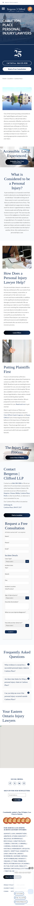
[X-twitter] (14, 783)
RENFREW (7, 868)
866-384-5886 (17, 483)
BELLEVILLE (7, 838)
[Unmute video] (23, 884)
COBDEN (7, 843)
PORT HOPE (14, 866)
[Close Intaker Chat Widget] (32, 868)
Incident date (9, 565)
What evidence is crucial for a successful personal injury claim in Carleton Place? (17, 668)
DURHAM (15, 846)
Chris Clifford (8, 415)
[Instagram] (24, 783)
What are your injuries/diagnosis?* (15, 612)
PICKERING (25, 863)
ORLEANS (7, 861)
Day (6, 580)
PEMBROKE (22, 861)
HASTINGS (7, 848)
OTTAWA (14, 861)
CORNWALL (22, 843)
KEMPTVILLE (15, 851)
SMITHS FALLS (15, 868)
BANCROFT (22, 836)
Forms (6, 891)
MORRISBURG (8, 856)
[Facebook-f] (10, 783)
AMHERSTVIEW (21, 833)
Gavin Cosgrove (18, 415)
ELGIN (21, 846)
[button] (3, 8)
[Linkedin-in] (19, 783)
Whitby (17, 493)
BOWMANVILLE (17, 838)
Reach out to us (20, 404)
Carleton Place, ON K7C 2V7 (13, 507)
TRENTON (7, 871)
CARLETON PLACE (19, 841)
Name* (7, 536)
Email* (7, 549)
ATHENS (14, 836)
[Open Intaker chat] (16, 905)
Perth (5, 496)
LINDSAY (20, 853)
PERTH (6, 863)
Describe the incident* (12, 602)
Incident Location (10, 586)
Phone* (7, 542)
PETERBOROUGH (15, 863)
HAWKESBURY (16, 848)
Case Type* (8, 558)
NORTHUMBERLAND (11, 858)
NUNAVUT (22, 858)
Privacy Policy (9, 885)
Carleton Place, (25, 493)
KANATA (7, 851)
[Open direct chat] (30, 868)
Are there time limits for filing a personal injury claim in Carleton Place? (16, 682)
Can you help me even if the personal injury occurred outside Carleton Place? (16, 696)
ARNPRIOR (7, 836)
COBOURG (14, 843)
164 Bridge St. (8, 505)
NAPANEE (17, 856)
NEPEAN (24, 856)
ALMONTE (7, 833)
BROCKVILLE (8, 841)
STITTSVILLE (25, 868)
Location (10, 78)
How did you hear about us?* (14, 622)
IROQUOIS (25, 848)
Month (7, 574)
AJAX (13, 833)
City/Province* (9, 589)
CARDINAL (7, 846)
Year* (6, 567)
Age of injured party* (11, 595)
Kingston (6, 493)
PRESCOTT (23, 866)
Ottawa (12, 493)
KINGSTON (12, 853)
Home (4, 78)
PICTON (6, 866)
